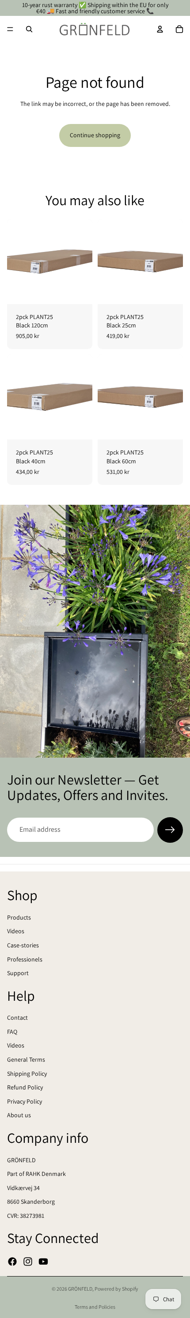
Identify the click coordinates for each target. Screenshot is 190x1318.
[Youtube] (43, 1261)
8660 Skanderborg (31, 1201)
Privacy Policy (24, 1101)
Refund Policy (25, 1087)
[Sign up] (170, 830)
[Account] (160, 29)
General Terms (26, 1059)
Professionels (24, 959)
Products (19, 917)
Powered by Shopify (116, 1288)
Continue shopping (95, 135)
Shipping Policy (27, 1073)
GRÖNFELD (21, 1160)
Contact (17, 1017)
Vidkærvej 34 (23, 1187)
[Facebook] (12, 1261)
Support (18, 973)
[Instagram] (28, 1261)
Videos (15, 931)
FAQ (12, 1032)
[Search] (29, 29)
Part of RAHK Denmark (36, 1174)
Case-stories (23, 945)
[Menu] (10, 29)
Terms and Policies (95, 1306)
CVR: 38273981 (25, 1216)
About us (19, 1115)
